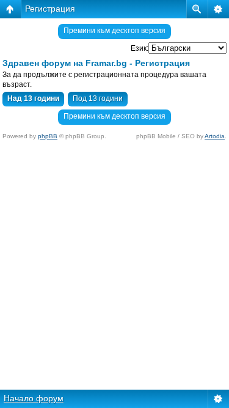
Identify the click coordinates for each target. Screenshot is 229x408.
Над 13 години (33, 98)
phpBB (47, 136)
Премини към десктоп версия (114, 30)
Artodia (215, 136)
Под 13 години (98, 98)
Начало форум (34, 398)
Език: (139, 48)
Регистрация (50, 8)
